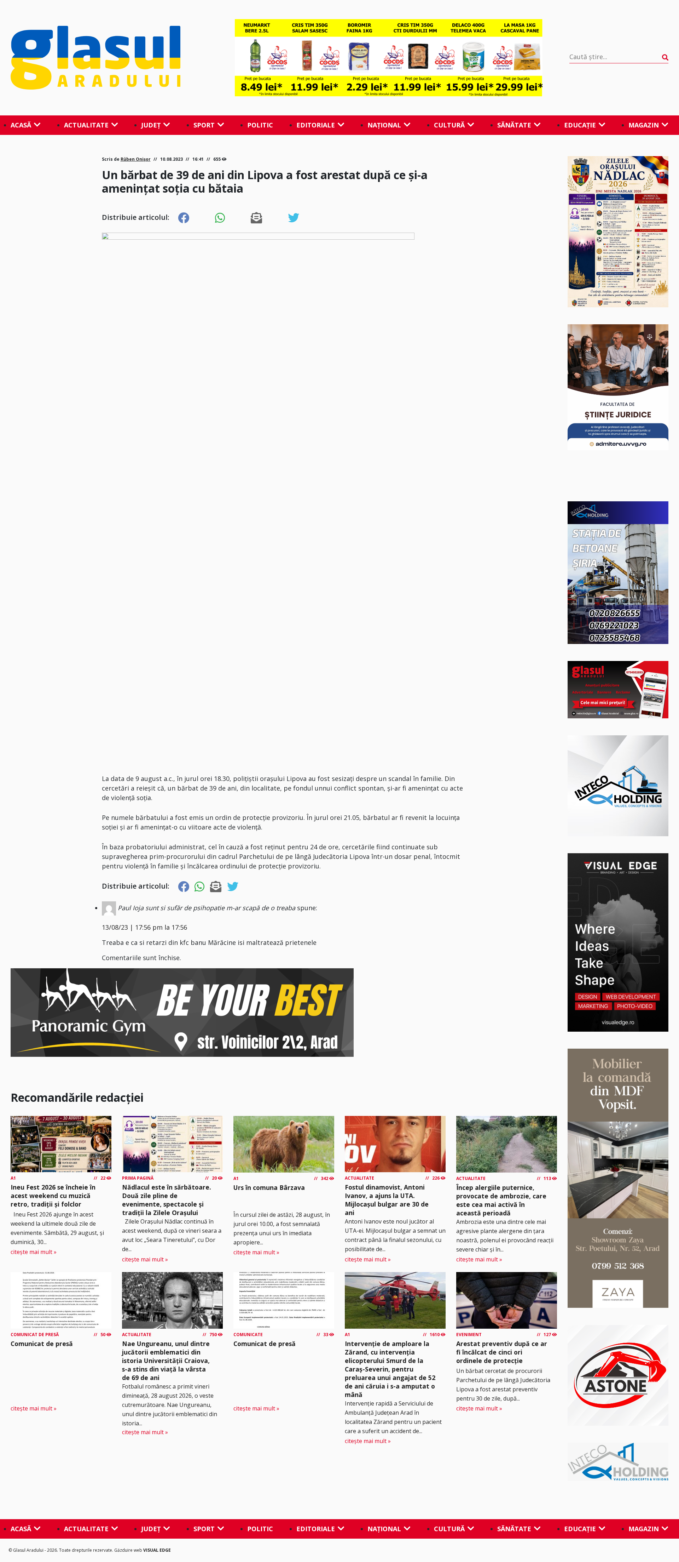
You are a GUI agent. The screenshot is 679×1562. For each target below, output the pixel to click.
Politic (260, 125)
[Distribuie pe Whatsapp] (220, 218)
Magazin (643, 125)
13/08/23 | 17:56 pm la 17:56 (144, 927)
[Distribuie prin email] (256, 218)
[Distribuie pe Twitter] (293, 218)
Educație (580, 125)
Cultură (449, 125)
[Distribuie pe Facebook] (183, 218)
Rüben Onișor (136, 159)
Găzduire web (128, 1550)
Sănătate (514, 125)
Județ (151, 125)
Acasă (21, 125)
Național (384, 125)
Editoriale (315, 125)
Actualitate (86, 125)
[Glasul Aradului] (109, 58)
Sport (204, 125)
